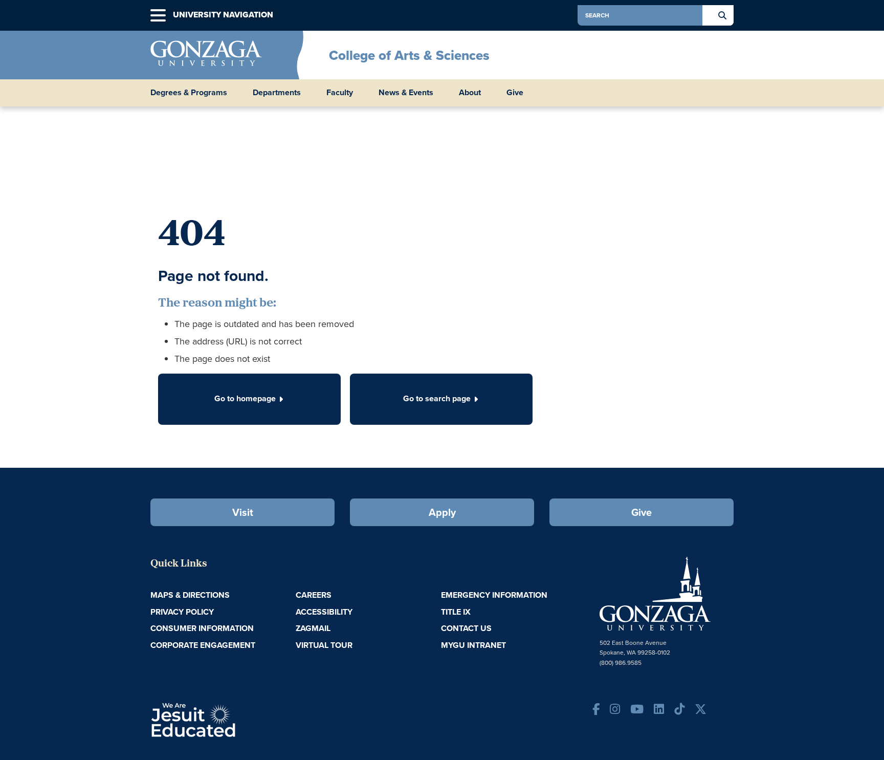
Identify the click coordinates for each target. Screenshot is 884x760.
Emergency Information (494, 595)
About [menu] (470, 92)
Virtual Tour (324, 645)
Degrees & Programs (188, 92)
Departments (277, 92)
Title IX (456, 612)
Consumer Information (202, 628)
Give (514, 92)
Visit (242, 512)
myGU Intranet (473, 645)
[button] (158, 15)
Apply (442, 512)
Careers (314, 595)
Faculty (339, 92)
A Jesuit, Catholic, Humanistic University (237, 719)
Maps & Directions (190, 595)
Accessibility (324, 612)
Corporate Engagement (202, 645)
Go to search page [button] (437, 398)
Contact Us (466, 628)
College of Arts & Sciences (409, 55)
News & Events (406, 92)
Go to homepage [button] (245, 398)
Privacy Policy (182, 612)
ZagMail (313, 628)
